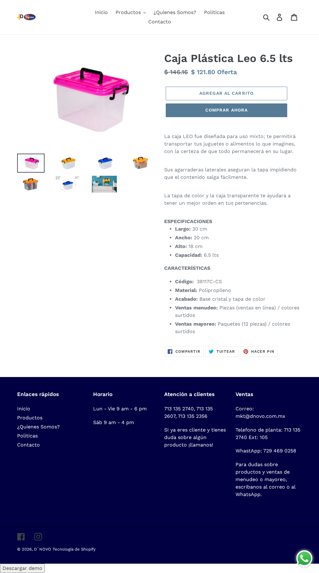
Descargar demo (22, 568)
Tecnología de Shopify (74, 549)
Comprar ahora (226, 109)
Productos (29, 418)
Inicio (23, 409)
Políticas (27, 436)
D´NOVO (42, 549)
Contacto (28, 445)
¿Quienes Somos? (38, 427)
